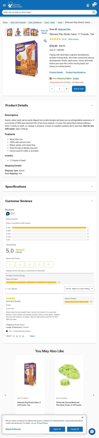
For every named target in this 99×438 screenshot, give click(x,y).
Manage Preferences (13, 429)
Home (5, 22)
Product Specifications (76, 72)
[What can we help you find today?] (94, 12)
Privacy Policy (42, 423)
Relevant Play (64, 29)
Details (76, 78)
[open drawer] (4, 5)
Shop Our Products (18, 22)
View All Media (44, 32)
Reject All (57, 429)
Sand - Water (49, 22)
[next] (38, 32)
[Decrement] (52, 89)
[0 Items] (93, 5)
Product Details (56, 72)
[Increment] (66, 89)
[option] (9, 32)
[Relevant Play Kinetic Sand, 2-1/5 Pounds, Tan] (30, 376)
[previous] (5, 395)
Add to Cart (79, 89)
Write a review (73, 39)
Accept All (75, 429)
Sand (60, 22)
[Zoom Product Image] (45, 41)
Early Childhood (35, 22)
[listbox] (21, 32)
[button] (87, 5)
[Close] (82, 417)
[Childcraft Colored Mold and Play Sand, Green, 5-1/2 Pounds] (69, 376)
